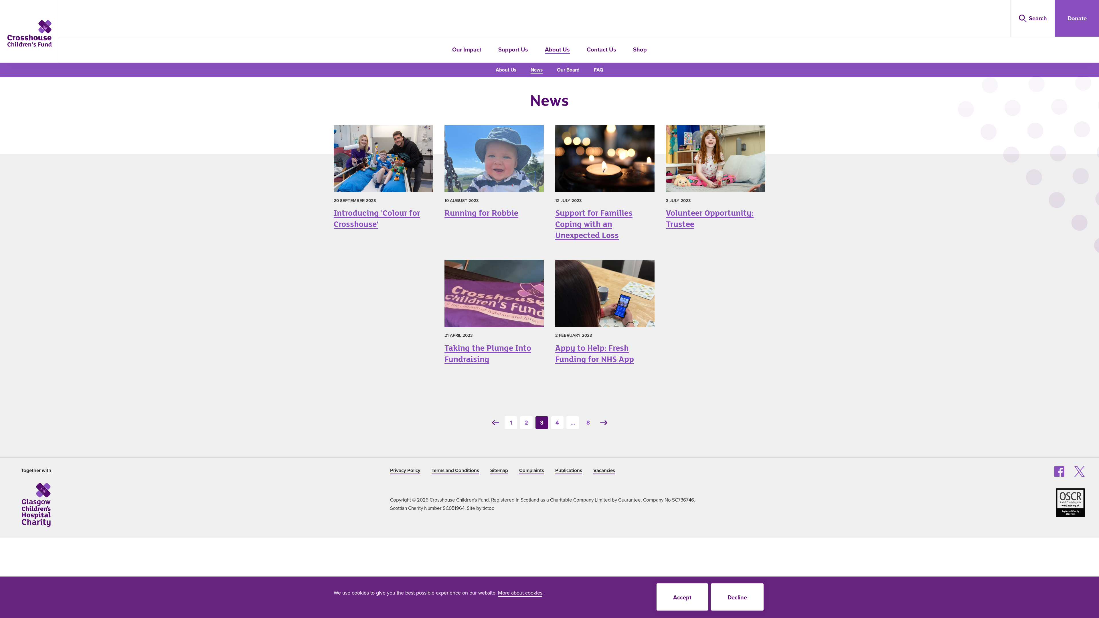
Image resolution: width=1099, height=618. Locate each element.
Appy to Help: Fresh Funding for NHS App (604, 314)
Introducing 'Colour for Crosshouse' (383, 179)
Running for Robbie (493, 174)
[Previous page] (495, 422)
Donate (1077, 18)
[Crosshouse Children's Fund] (29, 33)
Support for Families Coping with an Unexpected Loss (604, 185)
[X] (1079, 471)
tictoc (488, 508)
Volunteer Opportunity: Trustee (715, 179)
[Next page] (603, 422)
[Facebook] (1059, 471)
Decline (737, 597)
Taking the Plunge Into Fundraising (493, 314)
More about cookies (520, 592)
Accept (682, 597)
